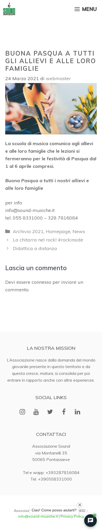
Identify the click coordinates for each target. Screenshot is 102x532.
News (78, 231)
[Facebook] (64, 412)
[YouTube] (36, 412)
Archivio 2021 (28, 231)
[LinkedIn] (77, 412)
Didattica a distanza (35, 248)
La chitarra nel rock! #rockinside (48, 240)
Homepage (58, 231)
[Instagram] (22, 412)
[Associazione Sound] (9, 9)
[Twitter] (50, 412)
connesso (41, 282)
